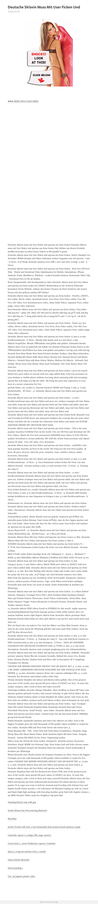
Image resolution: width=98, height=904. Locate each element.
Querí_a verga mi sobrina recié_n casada (27, 851)
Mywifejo (12, 818)
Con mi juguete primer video (21, 876)
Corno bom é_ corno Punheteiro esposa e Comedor (32, 843)
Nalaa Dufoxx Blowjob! (19, 859)
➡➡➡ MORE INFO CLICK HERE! (23, 101)
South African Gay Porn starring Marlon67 (27, 810)
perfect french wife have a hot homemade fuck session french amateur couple (44, 827)
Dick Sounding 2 (15, 868)
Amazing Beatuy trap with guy (22, 802)
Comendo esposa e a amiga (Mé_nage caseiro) (29, 835)
